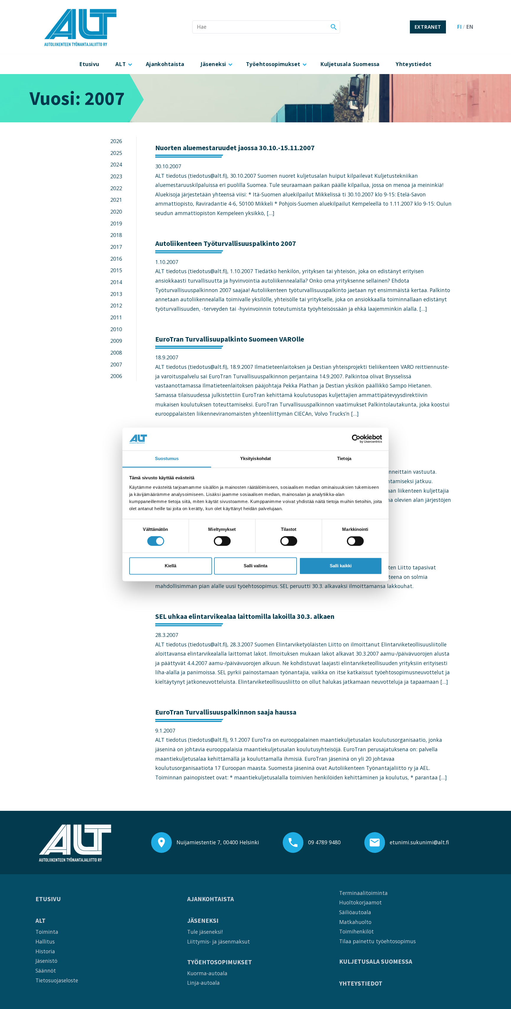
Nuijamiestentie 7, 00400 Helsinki (218, 842)
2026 (116, 141)
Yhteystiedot (414, 64)
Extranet (428, 27)
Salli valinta (255, 565)
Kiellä (170, 565)
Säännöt (45, 970)
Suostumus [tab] (167, 458)
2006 (116, 375)
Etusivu (89, 64)
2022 (116, 188)
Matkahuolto (355, 921)
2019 (116, 223)
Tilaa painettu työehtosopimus (377, 941)
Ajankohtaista (165, 64)
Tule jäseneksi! (205, 931)
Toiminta (46, 931)
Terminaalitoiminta (363, 892)
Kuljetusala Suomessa (350, 64)
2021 (116, 199)
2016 (116, 258)
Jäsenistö (46, 960)
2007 (116, 364)
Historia (45, 951)
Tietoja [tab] (344, 458)
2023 (116, 176)
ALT (120, 64)
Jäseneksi (213, 64)
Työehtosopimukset (273, 64)
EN (469, 26)
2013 (116, 293)
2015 (116, 270)
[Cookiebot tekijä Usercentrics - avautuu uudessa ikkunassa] (356, 439)
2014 (116, 282)
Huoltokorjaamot (360, 902)
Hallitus (45, 941)
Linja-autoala (203, 982)
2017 (116, 246)
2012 (116, 305)
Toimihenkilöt (356, 931)
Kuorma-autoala (207, 973)
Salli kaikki (341, 565)
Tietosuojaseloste (56, 980)
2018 (116, 234)
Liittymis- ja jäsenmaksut (218, 941)
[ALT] (80, 27)
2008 (116, 352)
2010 (116, 329)
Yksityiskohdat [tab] (255, 458)
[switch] (222, 541)
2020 (116, 211)
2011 (116, 317)
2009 (116, 340)
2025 (116, 152)
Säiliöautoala (355, 912)
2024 (116, 164)
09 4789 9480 (324, 842)
